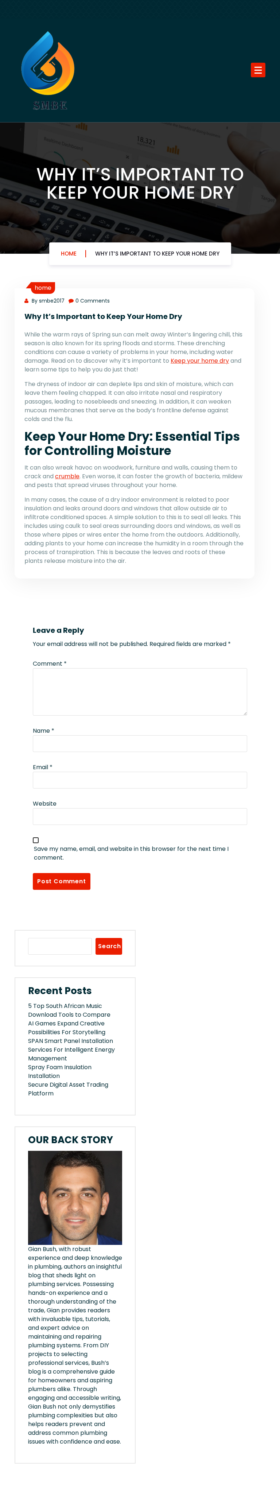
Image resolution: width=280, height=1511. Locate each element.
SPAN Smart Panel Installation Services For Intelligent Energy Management (71, 1050)
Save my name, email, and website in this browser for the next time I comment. (131, 853)
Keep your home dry (200, 361)
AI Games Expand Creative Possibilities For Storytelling (66, 1027)
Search (109, 946)
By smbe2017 (47, 300)
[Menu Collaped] (258, 70)
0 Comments (92, 300)
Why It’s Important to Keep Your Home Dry (157, 253)
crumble (67, 476)
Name (43, 731)
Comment (50, 663)
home (43, 288)
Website (45, 803)
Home (69, 253)
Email (42, 767)
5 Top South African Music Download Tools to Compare (69, 1010)
